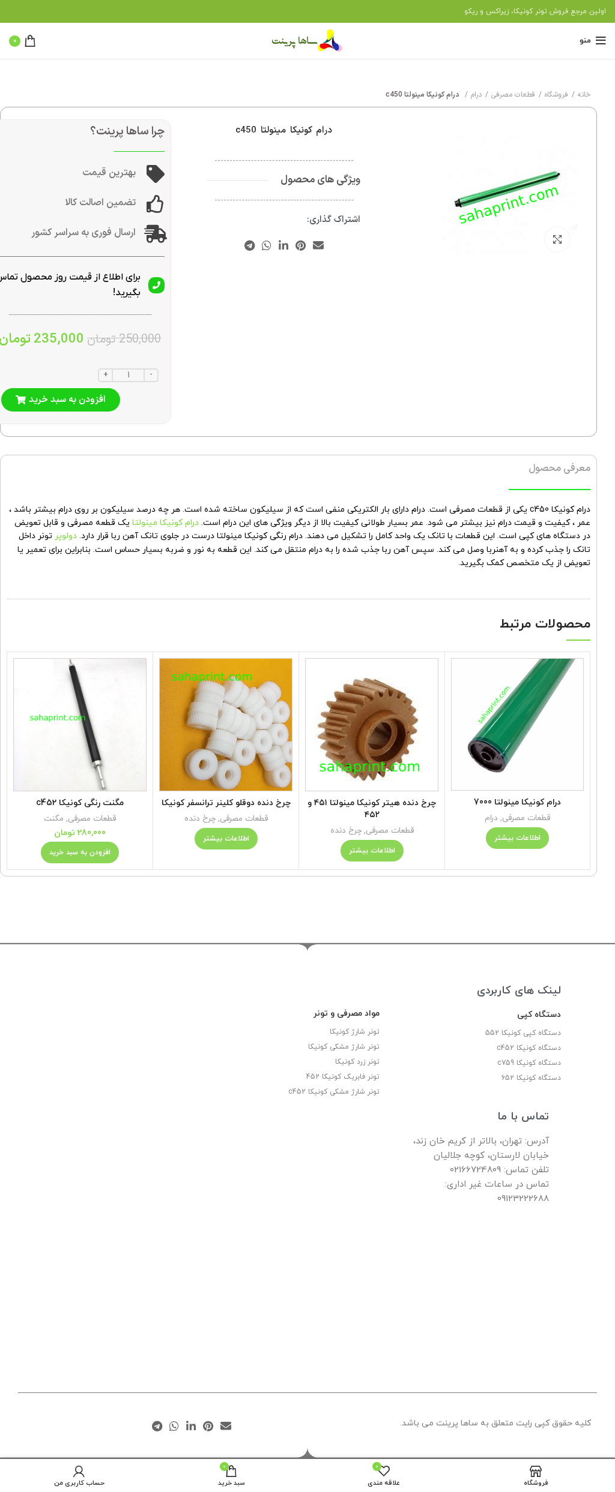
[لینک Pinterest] (300, 245)
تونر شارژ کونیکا (355, 1032)
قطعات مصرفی (513, 94)
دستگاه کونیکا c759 (529, 1063)
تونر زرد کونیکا (357, 1062)
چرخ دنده (346, 830)
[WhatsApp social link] (266, 245)
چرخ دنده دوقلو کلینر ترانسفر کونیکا (226, 803)
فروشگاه (556, 94)
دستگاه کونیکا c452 (529, 1048)
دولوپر (66, 536)
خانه (584, 94)
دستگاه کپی (539, 1014)
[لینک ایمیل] (318, 245)
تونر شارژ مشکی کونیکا (344, 1047)
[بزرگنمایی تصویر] (557, 239)
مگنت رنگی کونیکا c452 (80, 803)
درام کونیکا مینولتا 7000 (517, 802)
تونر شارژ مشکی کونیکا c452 (334, 1092)
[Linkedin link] (283, 245)
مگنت (54, 818)
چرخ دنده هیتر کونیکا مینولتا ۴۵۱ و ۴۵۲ (372, 809)
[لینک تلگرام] (249, 245)
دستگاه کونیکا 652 (531, 1078)
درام (476, 94)
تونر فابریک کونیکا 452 (343, 1077)
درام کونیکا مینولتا (165, 523)
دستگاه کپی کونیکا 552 (523, 1033)
